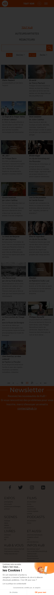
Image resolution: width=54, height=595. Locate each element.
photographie (8, 502)
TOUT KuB (27, 27)
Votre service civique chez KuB (14, 549)
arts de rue (7, 528)
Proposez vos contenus (11, 551)
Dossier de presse (33, 558)
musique (7, 520)
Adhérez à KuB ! (32, 553)
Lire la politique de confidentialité (14, 584)
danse (6, 523)
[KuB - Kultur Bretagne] (12, 3)
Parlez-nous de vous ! (11, 553)
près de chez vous (33, 542)
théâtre (6, 525)
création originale (32, 511)
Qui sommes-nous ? (33, 549)
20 (27, 382)
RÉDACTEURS (27, 39)
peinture (7, 509)
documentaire (31, 502)
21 (32, 382)
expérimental (31, 509)
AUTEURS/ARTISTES (27, 33)
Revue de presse (32, 556)
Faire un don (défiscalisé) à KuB (37, 551)
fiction (29, 504)
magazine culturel (33, 537)
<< (8, 382)
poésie (6, 537)
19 (22, 382)
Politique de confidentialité (35, 561)
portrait (29, 513)
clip (28, 539)
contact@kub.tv (27, 408)
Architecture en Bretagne (12, 506)
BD (5, 539)
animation (30, 506)
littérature (7, 535)
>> (45, 382)
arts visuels (8, 504)
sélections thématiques (34, 535)
